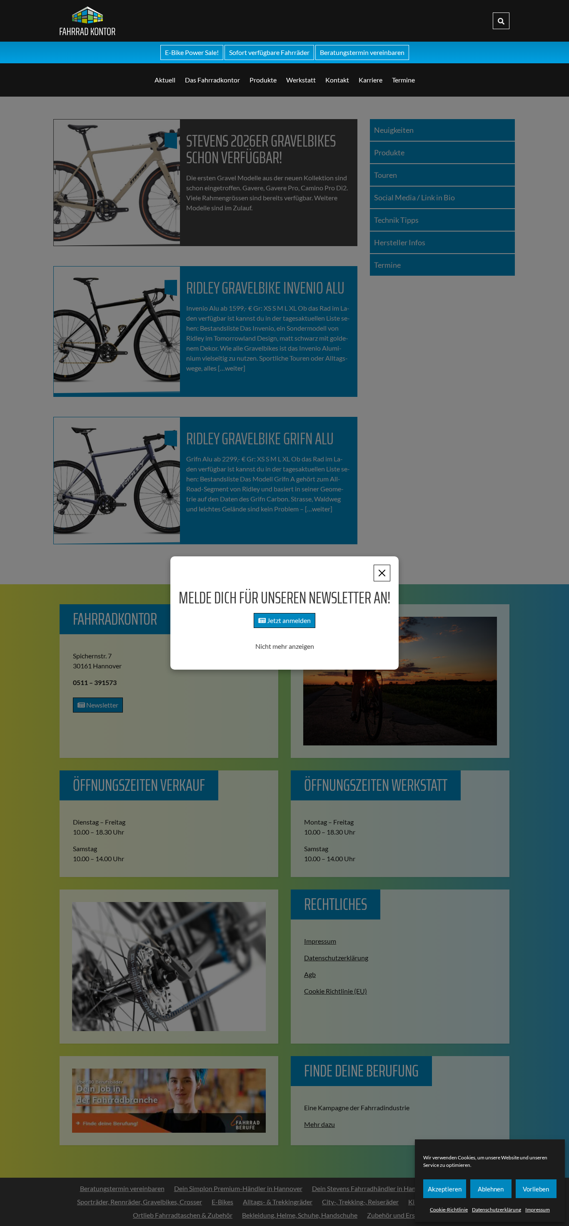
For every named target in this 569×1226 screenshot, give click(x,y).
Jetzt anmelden (288, 620)
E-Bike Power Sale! (192, 52)
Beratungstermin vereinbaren (362, 52)
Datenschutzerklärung (496, 1209)
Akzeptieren (445, 1189)
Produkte (263, 80)
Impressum (537, 1209)
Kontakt (337, 80)
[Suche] (501, 20)
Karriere (370, 80)
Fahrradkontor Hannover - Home (150, 20)
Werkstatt (301, 80)
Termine (403, 80)
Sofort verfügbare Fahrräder (269, 52)
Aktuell (165, 80)
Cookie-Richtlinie (449, 1209)
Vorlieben (536, 1189)
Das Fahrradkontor (212, 80)
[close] (382, 573)
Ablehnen (491, 1189)
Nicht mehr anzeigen (284, 646)
